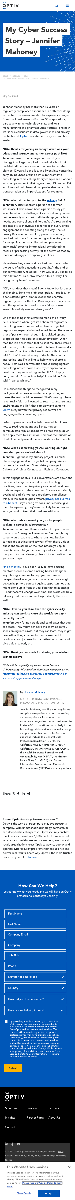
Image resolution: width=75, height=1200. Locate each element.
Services (32, 1108)
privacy (52, 200)
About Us (54, 1117)
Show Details (24, 1193)
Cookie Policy (20, 1156)
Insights (16, 76)
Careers (8, 1156)
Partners (53, 1108)
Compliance (59, 1156)
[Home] (11, 5)
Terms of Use (47, 1156)
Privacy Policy (34, 1156)
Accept (48, 1193)
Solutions (11, 1108)
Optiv (23, 136)
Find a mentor (11, 567)
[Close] (69, 1167)
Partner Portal (35, 1117)
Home (5, 76)
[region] (37, 1181)
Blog (26, 76)
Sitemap (8, 1160)
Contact (10, 1127)
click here (54, 1054)
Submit (13, 1068)
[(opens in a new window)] (8, 1145)
